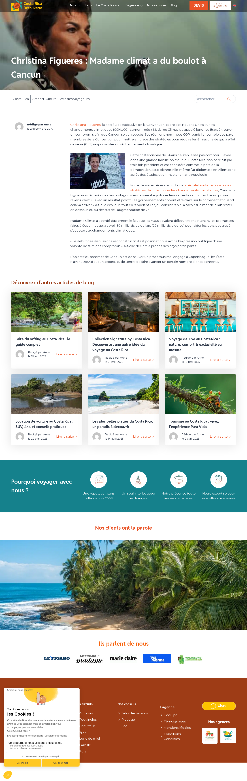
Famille (85, 745)
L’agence (132, 5)
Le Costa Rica (106, 5)
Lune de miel (89, 738)
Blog (173, 5)
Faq (124, 726)
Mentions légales (177, 727)
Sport (83, 732)
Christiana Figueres (85, 125)
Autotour (86, 713)
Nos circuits (79, 5)
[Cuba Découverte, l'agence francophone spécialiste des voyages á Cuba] (228, 736)
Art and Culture (44, 99)
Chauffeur (87, 726)
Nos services (157, 5)
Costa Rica (21, 99)
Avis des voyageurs (75, 99)
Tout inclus (88, 719)
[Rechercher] (229, 99)
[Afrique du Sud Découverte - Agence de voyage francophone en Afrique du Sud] (210, 736)
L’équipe (170, 715)
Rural (83, 751)
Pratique (128, 719)
